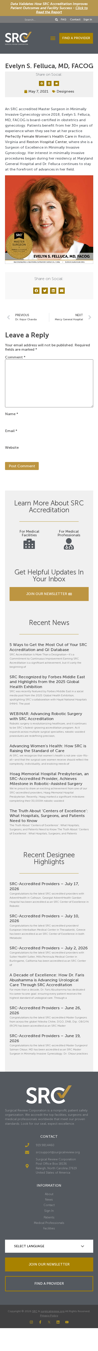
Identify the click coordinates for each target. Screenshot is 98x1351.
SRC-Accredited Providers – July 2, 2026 (49, 948)
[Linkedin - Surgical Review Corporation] (58, 1322)
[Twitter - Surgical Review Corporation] (49, 1322)
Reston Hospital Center (46, 142)
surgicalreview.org (52, 1311)
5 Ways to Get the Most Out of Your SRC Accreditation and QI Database (48, 647)
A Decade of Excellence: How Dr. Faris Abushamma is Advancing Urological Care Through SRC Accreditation (47, 979)
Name (11, 414)
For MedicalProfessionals (68, 533)
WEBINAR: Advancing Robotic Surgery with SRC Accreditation (46, 716)
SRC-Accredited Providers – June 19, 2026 (45, 1038)
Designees (65, 91)
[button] (53, 38)
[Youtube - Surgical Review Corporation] (67, 1322)
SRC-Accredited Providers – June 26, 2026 (45, 1010)
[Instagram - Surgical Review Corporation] (31, 1322)
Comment (15, 357)
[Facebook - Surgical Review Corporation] (40, 1322)
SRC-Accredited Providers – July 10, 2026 (44, 918)
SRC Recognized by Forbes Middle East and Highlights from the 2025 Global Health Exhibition (47, 681)
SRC (34, 1311)
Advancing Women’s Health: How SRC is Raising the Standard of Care (48, 748)
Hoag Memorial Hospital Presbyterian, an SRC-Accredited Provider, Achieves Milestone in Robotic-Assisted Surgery (49, 778)
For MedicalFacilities (29, 533)
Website (12, 447)
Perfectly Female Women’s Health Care (39, 136)
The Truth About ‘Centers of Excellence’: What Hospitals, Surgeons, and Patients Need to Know (49, 815)
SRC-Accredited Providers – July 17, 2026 (44, 886)
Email (11, 431)
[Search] (56, 20)
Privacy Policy (49, 1315)
